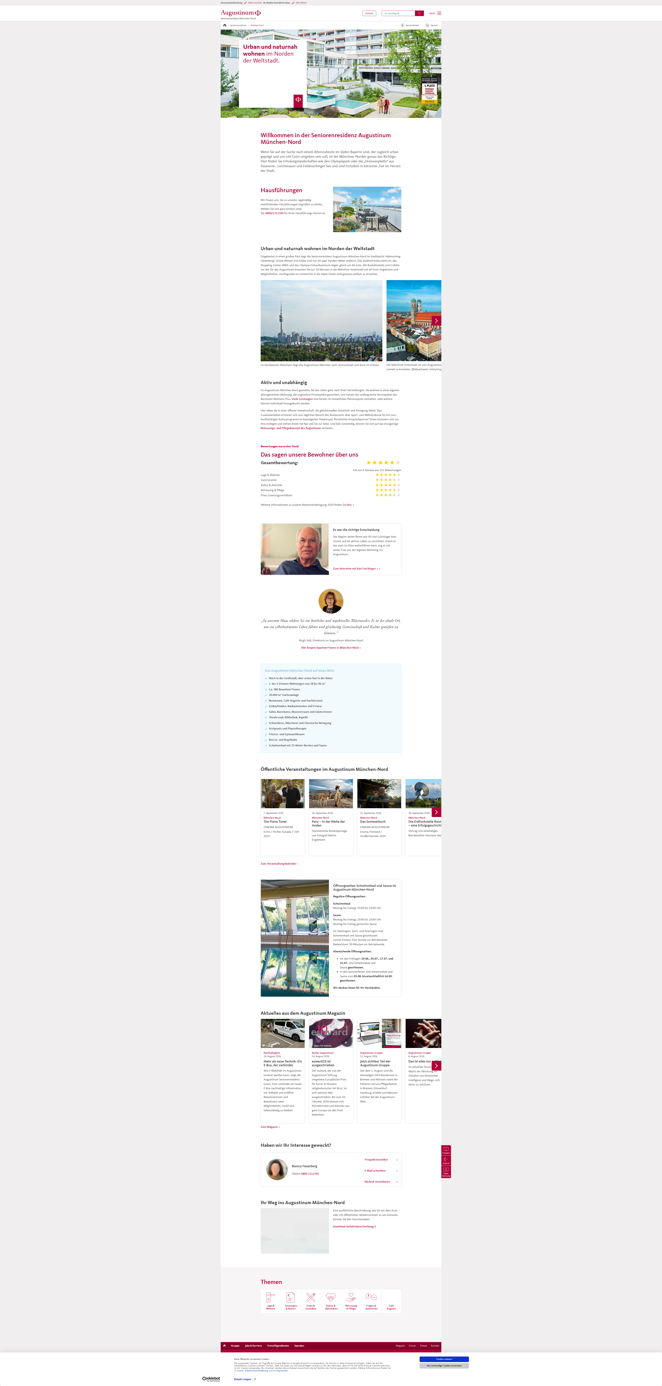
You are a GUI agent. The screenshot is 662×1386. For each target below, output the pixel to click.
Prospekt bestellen (376, 1159)
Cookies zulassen (444, 1359)
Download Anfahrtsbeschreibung (353, 1226)
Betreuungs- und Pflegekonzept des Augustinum (291, 428)
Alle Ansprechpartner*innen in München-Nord (330, 647)
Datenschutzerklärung (257, 1370)
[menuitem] (369, 13)
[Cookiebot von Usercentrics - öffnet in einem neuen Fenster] (211, 1379)
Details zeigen (242, 1379)
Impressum (282, 1370)
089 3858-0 (301, 2)
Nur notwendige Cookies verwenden (444, 1365)
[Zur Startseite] (224, 25)
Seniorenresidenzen (238, 25)
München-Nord (257, 25)
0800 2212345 (255, 2)
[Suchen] (419, 13)
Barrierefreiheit (412, 25)
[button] (369, 13)
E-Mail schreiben (375, 1170)
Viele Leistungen (302, 399)
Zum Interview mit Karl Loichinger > (355, 568)
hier (349, 504)
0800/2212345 (274, 213)
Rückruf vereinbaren (377, 1181)
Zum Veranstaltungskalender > (280, 863)
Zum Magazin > (270, 1126)
